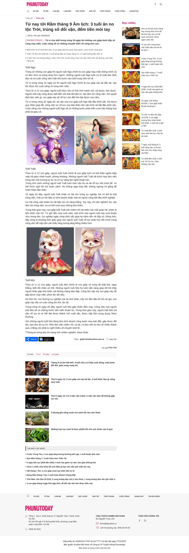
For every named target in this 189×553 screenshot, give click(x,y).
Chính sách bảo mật (102, 548)
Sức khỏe (80, 11)
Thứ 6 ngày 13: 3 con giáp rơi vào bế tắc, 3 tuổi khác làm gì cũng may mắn (83, 380)
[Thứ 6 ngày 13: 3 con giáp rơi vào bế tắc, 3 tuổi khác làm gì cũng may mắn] (37, 385)
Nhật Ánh (112, 348)
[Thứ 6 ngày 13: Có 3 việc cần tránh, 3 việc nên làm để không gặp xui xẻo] (37, 402)
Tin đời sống (154, 496)
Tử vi (38, 354)
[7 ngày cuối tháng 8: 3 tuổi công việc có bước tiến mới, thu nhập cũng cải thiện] (131, 149)
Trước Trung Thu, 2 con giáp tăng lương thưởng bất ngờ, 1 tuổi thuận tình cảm (63, 454)
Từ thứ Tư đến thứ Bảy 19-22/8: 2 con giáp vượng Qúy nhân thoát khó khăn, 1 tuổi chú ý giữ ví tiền (152, 120)
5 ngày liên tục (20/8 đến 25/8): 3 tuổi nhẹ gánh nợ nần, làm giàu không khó (61, 462)
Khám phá (134, 11)
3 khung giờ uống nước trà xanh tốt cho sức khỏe (75, 412)
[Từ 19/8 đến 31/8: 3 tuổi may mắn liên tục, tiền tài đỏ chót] (131, 135)
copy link (113, 339)
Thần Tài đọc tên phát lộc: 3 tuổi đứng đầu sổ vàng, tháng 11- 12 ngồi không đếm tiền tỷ (64, 54)
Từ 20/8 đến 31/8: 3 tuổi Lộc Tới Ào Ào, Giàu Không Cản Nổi (151, 161)
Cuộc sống (120, 11)
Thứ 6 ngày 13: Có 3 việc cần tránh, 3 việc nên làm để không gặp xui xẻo (83, 397)
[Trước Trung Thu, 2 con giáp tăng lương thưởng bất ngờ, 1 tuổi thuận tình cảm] (131, 63)
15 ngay (46, 354)
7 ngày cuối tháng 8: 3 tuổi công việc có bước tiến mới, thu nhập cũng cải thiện (151, 148)
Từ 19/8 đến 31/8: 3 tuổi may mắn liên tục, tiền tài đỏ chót (152, 133)
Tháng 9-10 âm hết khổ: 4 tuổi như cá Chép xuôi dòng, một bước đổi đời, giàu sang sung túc (83, 364)
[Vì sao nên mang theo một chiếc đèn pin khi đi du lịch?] (131, 49)
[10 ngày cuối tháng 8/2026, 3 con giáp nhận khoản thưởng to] (131, 105)
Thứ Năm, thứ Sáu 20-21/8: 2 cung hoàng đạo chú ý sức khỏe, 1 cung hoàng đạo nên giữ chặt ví (71, 479)
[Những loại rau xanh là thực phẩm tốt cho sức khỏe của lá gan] (37, 435)
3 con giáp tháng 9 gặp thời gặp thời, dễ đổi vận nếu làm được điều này (60, 483)
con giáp (55, 354)
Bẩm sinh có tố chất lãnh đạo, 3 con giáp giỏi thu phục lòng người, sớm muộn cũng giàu (64, 50)
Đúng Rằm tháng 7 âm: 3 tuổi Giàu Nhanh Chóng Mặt (51, 475)
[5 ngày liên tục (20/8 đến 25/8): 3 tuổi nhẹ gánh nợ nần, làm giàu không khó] (131, 91)
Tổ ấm (45, 11)
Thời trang (105, 11)
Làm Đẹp (67, 11)
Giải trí (92, 11)
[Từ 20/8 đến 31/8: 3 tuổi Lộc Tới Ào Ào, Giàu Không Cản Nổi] (131, 163)
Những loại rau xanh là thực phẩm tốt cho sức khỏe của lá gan (82, 429)
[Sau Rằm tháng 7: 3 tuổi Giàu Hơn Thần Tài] (131, 77)
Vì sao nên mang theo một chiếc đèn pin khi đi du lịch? (151, 47)
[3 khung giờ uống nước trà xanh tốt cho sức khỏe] (37, 418)
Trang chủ (29, 18)
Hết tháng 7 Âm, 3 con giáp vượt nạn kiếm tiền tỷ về (50, 471)
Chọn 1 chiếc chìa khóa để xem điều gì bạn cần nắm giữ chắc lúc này (58, 467)
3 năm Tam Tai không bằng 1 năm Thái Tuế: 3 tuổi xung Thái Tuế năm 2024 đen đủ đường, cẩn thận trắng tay (70, 59)
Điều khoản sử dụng (86, 548)
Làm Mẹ (56, 11)
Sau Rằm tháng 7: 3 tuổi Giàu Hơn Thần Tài (47, 458)
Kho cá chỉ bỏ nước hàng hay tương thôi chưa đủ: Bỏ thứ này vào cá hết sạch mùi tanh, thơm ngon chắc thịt (152, 34)
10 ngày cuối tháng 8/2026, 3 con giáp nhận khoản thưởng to (151, 103)
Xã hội (36, 11)
